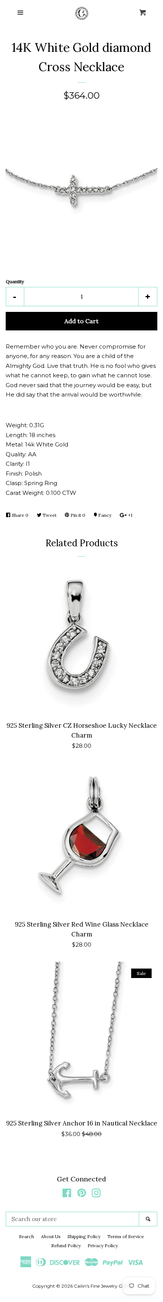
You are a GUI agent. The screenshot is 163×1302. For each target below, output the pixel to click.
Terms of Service (125, 1236)
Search (26, 1236)
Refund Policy (66, 1245)
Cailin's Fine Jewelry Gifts (101, 1286)
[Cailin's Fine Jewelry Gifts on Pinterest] (81, 1194)
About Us (51, 1236)
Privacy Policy (103, 1245)
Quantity (15, 281)
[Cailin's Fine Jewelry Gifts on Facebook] (67, 1194)
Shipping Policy (83, 1236)
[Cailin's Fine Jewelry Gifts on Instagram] (96, 1194)
